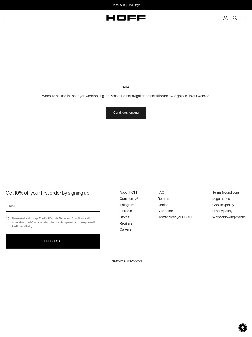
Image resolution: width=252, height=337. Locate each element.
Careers (125, 229)
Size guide (165, 211)
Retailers (126, 223)
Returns (163, 199)
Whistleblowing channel (229, 217)
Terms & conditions (226, 192)
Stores (124, 217)
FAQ (161, 192)
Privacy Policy (24, 226)
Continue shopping (126, 112)
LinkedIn (126, 211)
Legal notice (221, 199)
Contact (163, 205)
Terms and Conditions (71, 218)
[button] (242, 327)
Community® (129, 199)
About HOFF (129, 192)
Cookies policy (223, 205)
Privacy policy (222, 211)
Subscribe (53, 241)
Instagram (127, 205)
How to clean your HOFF (175, 217)
